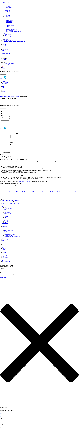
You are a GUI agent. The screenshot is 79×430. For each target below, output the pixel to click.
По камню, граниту (7, 210)
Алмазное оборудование (6, 23)
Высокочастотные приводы (6, 242)
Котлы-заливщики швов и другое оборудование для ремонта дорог (12, 247)
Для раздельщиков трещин (8, 209)
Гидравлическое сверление (8, 232)
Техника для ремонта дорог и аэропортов (8, 40)
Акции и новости (5, 259)
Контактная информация (6, 53)
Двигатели (5, 231)
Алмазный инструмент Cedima (9, 63)
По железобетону (6, 220)
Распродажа (4, 66)
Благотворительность (7, 60)
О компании (4, 44)
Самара (3, 90)
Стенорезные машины (5, 239)
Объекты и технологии (5, 49)
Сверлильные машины (5, 229)
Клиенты (5, 46)
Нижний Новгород (5, 88)
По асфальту (6, 217)
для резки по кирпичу (7, 225)
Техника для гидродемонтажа (8, 65)
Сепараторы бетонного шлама (7, 243)
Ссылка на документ (3, 277)
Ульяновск (3, 91)
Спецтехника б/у (4, 248)
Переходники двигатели (8, 235)
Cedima (5, 45)
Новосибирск (4, 89)
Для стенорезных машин (8, 213)
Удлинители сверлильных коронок (9, 234)
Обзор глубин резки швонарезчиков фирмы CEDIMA (10, 203)
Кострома (3, 87)
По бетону (5, 207)
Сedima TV (5, 47)
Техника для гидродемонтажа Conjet (8, 43)
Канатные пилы (4, 240)
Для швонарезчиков (7, 212)
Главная (1, 96)
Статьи (3, 50)
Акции (3, 67)
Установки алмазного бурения (8, 230)
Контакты (3, 68)
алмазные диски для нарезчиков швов (24, 181)
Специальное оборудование (6, 241)
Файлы (3, 52)
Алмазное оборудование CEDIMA (8, 96)
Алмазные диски (4, 206)
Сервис (3, 48)
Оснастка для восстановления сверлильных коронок (12, 236)
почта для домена (8, 271)
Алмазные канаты (5, 223)
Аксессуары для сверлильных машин (10, 233)
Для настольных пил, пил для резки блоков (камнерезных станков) (14, 211)
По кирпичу (6, 216)
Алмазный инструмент (5, 2)
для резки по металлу (7, 224)
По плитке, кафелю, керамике (8, 208)
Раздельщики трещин (5, 249)
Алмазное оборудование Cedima (9, 64)
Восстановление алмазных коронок (9, 218)
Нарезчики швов (16, 96)
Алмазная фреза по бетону (6, 226)
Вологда (3, 86)
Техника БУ (4, 244)
